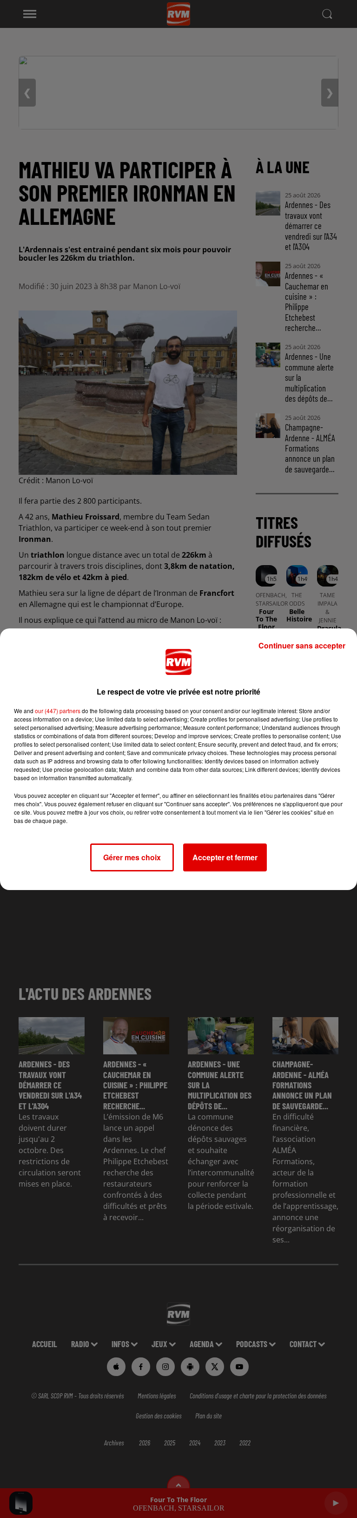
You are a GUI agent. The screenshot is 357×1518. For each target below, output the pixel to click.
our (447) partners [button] (57, 711)
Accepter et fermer (225, 857)
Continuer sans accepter (301, 645)
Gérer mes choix (132, 857)
